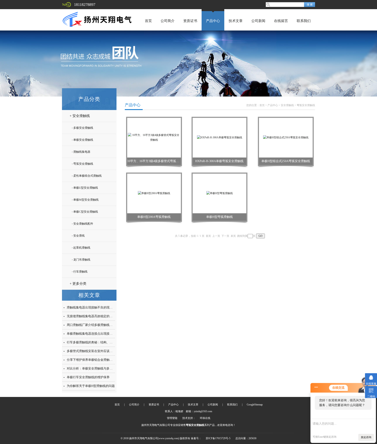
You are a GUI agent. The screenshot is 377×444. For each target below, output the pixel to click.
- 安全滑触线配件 (82, 223)
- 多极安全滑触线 (82, 127)
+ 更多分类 (78, 283)
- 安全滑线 (78, 235)
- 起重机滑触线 (81, 247)
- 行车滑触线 (79, 271)
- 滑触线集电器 (81, 151)
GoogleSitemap (255, 404)
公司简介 (168, 21)
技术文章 (236, 21)
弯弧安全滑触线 (306, 105)
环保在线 (205, 418)
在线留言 (281, 21)
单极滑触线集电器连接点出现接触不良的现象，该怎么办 (105, 333)
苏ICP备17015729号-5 (218, 438)
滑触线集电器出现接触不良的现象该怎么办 (96, 307)
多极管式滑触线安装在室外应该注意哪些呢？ (97, 351)
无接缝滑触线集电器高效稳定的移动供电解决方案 (100, 316)
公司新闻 (258, 21)
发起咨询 (366, 437)
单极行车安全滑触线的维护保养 (88, 377)
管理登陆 (172, 418)
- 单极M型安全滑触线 (85, 199)
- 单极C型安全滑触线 (85, 211)
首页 (148, 21)
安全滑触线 (287, 105)
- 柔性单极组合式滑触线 (87, 175)
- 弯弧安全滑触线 (82, 163)
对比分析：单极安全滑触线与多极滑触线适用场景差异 (103, 368)
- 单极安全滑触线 (82, 139)
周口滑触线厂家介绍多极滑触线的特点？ (94, 325)
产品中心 (213, 21)
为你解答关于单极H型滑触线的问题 (91, 386)
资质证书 (190, 21)
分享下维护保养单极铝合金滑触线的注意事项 (97, 359)
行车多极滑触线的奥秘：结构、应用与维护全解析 (100, 342)
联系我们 (304, 21)
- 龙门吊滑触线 (81, 259)
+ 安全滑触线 (80, 116)
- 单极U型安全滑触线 (85, 187)
